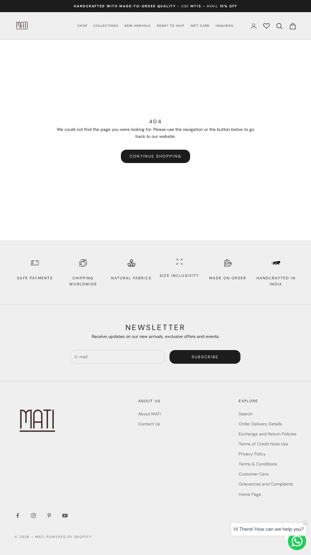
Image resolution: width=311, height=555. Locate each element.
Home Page (250, 494)
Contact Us (149, 424)
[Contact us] (297, 541)
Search (245, 414)
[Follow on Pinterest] (49, 515)
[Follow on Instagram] (33, 515)
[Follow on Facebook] (18, 515)
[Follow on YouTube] (65, 515)
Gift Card (200, 26)
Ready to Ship (170, 26)
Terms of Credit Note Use (263, 444)
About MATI (149, 414)
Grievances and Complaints (266, 484)
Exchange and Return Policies (267, 434)
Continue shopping (156, 156)
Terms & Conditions (258, 464)
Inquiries (225, 26)
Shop (82, 26)
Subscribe (205, 356)
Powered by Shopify (69, 537)
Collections (106, 26)
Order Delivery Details (260, 424)
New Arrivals (138, 26)
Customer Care (253, 474)
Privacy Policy (252, 454)
